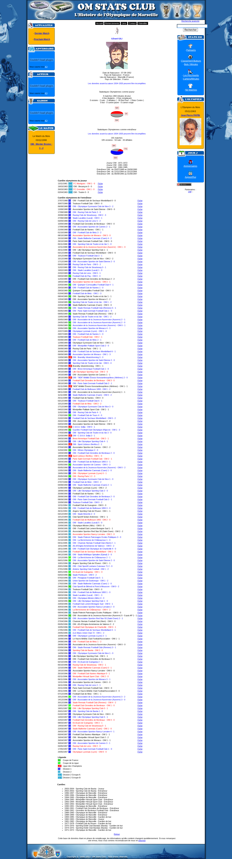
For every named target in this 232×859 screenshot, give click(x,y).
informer (142, 840)
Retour (117, 834)
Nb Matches (191, 90)
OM (189, 192)
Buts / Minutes (191, 64)
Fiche (100, 183)
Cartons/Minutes (191, 79)
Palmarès (191, 50)
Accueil (99, 23)
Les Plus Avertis (191, 75)
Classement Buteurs (191, 61)
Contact (132, 23)
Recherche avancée (190, 21)
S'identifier (142, 23)
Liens (124, 23)
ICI (46, 67)
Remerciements (112, 23)
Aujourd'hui (190, 177)
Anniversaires (190, 166)
